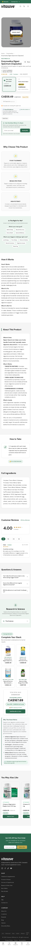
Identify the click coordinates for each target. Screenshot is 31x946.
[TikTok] (8, 868)
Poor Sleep (14, 240)
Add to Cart (10, 816)
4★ (14, 539)
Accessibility (22, 940)
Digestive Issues (21, 243)
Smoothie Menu (5, 926)
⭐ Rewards (5, 1)
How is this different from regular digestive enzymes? (12, 583)
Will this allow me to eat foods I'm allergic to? (15, 591)
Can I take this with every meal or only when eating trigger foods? (14, 576)
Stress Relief (10, 232)
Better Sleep (10, 229)
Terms (16, 940)
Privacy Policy (9, 940)
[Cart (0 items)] (24, 6)
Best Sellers (4, 888)
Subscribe (22, 847)
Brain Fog (15, 246)
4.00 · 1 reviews (14, 74)
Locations (4, 914)
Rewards (3, 917)
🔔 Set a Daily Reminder (15, 461)
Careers (3, 923)
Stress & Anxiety (24, 240)
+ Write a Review (25, 520)
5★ (8, 539)
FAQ (2, 900)
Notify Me (25, 130)
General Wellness (20, 232)
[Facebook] (5, 868)
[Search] (20, 6)
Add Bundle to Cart (15, 711)
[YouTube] (11, 868)
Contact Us (14, 1)
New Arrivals (4, 891)
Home (3, 53)
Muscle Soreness (10, 243)
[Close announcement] (19, 1)
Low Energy (6, 240)
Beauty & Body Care (6, 885)
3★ (19, 539)
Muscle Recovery (20, 229)
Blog (2, 920)
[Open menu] (28, 6)
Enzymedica (10, 53)
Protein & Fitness (6, 879)
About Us (3, 911)
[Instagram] (2, 868)
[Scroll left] (1, 800)
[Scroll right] (29, 800)
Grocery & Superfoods (7, 882)
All (3, 539)
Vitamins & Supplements (8, 876)
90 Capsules (9, 101)
